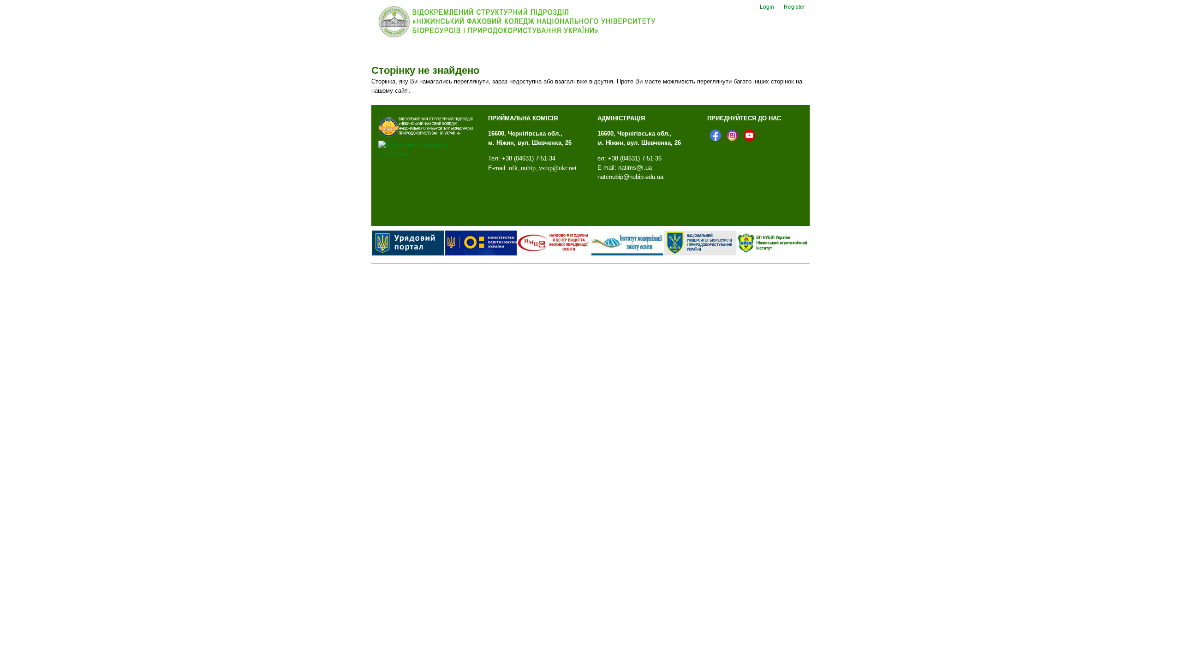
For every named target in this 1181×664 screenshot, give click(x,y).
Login (767, 7)
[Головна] (524, 37)
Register (794, 7)
